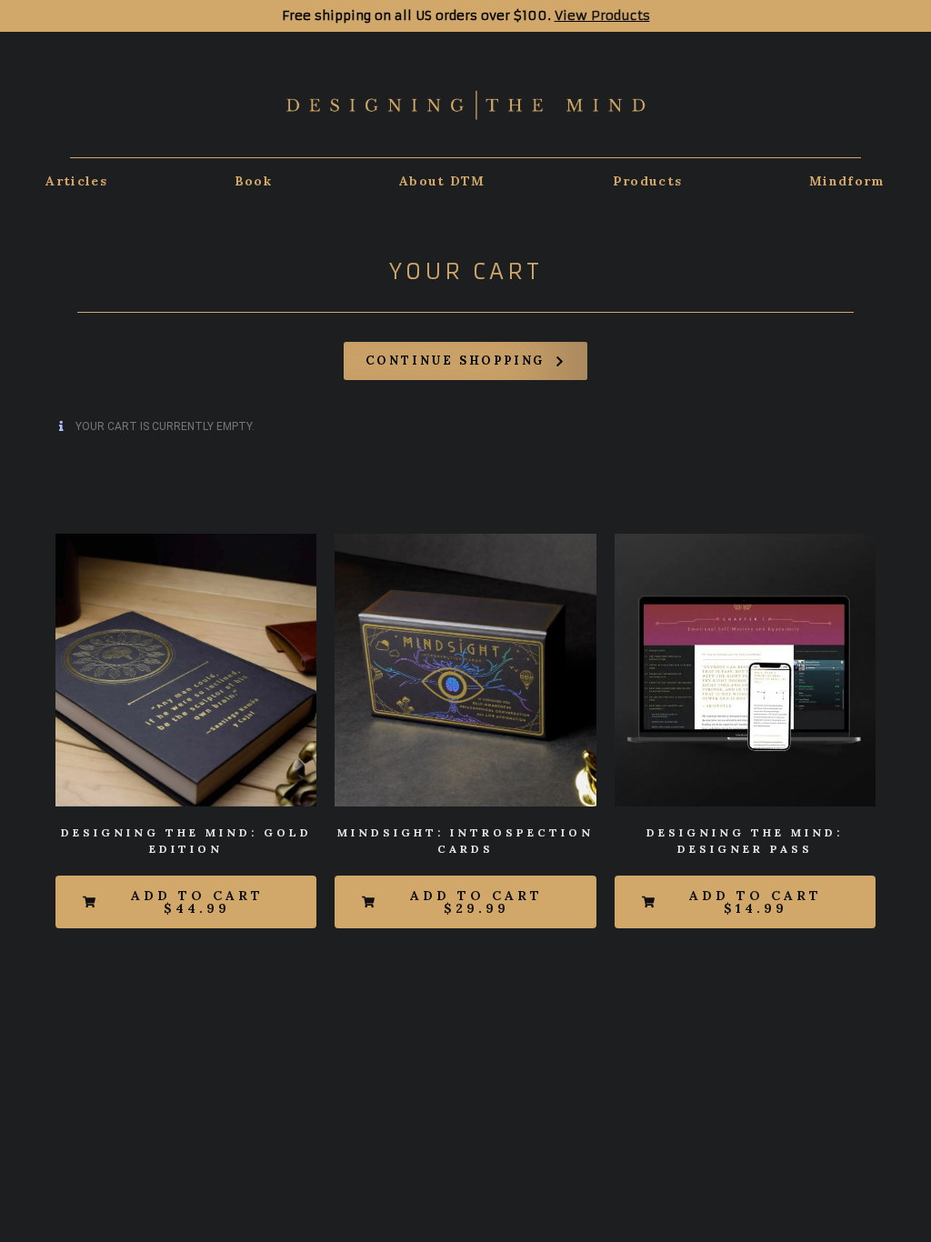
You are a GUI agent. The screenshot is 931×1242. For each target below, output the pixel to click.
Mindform (847, 181)
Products (647, 181)
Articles (75, 181)
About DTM (442, 181)
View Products (602, 15)
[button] (185, 902)
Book (253, 181)
